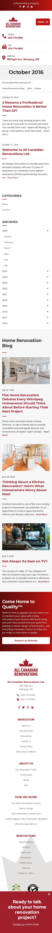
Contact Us (26, 741)
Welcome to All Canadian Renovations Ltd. (23, 152)
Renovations (26, 736)
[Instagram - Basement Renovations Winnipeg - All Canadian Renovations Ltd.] (28, 6)
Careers (6, 209)
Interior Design (26, 808)
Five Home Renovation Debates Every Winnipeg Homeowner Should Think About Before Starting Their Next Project (25, 403)
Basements (26, 857)
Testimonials (26, 774)
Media (26, 780)
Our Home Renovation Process (26, 803)
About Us (26, 725)
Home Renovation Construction (26, 813)
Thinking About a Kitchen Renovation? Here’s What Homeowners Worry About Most (24, 488)
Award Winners (26, 842)
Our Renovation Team (26, 769)
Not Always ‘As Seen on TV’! (24, 561)
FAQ (26, 785)
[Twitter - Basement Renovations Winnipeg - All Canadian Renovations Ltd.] (24, 6)
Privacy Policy (26, 746)
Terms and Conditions (26, 751)
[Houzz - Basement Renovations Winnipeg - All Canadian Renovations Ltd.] (32, 6)
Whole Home (26, 862)
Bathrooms (26, 852)
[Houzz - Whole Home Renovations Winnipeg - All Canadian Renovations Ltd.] (32, 707)
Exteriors (26, 868)
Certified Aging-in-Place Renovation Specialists (26, 818)
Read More (12, 177)
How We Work (26, 730)
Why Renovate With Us (26, 824)
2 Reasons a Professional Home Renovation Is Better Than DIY (24, 107)
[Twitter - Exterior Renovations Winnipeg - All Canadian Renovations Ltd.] (23, 707)
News (5, 204)
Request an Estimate (26, 640)
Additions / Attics (26, 873)
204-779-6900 (15, 37)
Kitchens (26, 847)
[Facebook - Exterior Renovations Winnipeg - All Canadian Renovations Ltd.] (20, 6)
